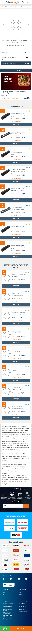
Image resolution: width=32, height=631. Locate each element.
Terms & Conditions (6, 601)
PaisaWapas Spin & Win (7, 623)
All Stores (20, 594)
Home (20, 592)
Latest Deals (21, 599)
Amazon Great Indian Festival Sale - (7, 613)
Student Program (22, 603)
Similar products (16, 106)
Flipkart (23, 45)
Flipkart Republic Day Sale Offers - (8, 619)
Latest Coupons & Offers (23, 596)
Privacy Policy (5, 599)
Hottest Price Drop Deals (23, 601)
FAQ (3, 596)
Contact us (22, 607)
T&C (3, 59)
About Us (4, 592)
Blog (3, 594)
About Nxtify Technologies (8, 603)
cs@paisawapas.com (23, 611)
